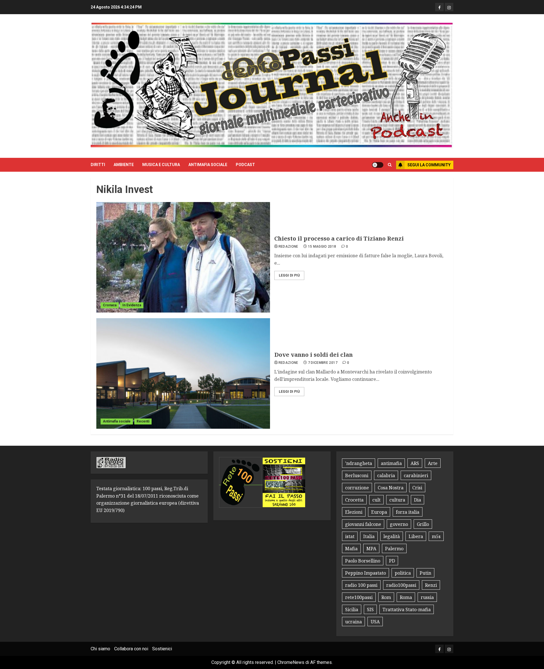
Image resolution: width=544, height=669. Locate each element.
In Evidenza (131, 305)
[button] (389, 165)
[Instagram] (449, 7)
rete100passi (359, 597)
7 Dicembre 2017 (322, 363)
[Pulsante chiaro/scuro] (377, 165)
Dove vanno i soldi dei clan (313, 354)
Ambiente (124, 164)
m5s (436, 536)
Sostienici (162, 648)
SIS (370, 609)
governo (399, 524)
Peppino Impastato (365, 573)
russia (427, 597)
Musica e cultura (161, 164)
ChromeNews (290, 662)
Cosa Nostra (390, 488)
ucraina (353, 622)
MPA (371, 548)
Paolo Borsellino (362, 561)
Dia (417, 500)
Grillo (423, 524)
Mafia (351, 548)
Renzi (431, 585)
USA (375, 622)
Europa (379, 512)
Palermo (394, 548)
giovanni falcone (363, 524)
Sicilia (351, 609)
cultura (397, 500)
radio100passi (401, 585)
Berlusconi (356, 475)
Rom (386, 597)
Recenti (143, 421)
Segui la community (428, 165)
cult (376, 500)
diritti (98, 164)
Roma (406, 597)
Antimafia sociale (207, 164)
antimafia (391, 463)
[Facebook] (439, 7)
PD (392, 561)
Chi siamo (100, 648)
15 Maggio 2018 (322, 247)
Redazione (288, 247)
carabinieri (416, 475)
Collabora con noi (131, 648)
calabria (386, 475)
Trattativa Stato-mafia (406, 609)
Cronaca (109, 305)
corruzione (357, 488)
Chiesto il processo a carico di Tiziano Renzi (339, 238)
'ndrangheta (358, 463)
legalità (391, 536)
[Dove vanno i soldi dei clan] (183, 373)
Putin (425, 573)
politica (403, 573)
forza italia (407, 512)
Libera (416, 536)
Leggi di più (289, 275)
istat (349, 536)
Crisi (417, 488)
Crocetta (354, 500)
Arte (432, 463)
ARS (415, 463)
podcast (245, 164)
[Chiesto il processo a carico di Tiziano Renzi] (183, 257)
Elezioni (353, 512)
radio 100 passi (361, 585)
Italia (369, 536)
